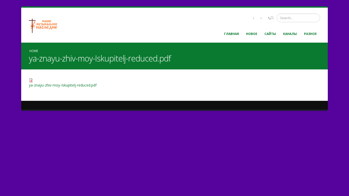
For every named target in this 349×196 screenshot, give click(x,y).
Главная (231, 34)
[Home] (45, 25)
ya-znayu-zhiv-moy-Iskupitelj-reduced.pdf (63, 85)
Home (33, 51)
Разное (310, 34)
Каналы (290, 34)
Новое (251, 34)
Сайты (270, 34)
